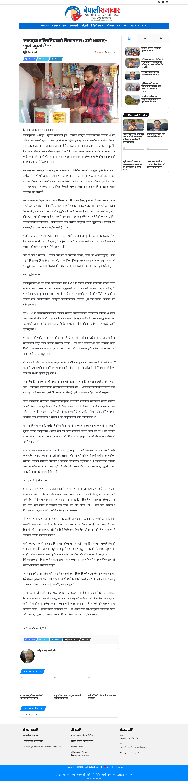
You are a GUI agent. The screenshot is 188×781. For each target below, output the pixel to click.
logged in (32, 715)
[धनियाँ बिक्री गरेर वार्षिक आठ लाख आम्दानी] (103, 684)
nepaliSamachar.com (115, 767)
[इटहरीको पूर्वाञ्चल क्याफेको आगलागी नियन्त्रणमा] (35, 684)
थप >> (134, 25)
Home (45, 25)
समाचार (55, 25)
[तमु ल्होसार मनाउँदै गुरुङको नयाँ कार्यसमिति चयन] (69, 684)
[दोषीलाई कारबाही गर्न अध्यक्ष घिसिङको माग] (132, 75)
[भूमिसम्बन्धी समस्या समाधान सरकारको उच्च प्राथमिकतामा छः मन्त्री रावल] (132, 87)
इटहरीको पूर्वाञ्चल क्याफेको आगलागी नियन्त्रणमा (31, 696)
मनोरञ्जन (110, 25)
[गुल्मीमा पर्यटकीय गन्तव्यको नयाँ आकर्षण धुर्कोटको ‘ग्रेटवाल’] (132, 100)
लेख (64, 25)
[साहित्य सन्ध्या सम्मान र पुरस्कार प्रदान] (132, 51)
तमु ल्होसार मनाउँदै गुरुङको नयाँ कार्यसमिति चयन (67, 696)
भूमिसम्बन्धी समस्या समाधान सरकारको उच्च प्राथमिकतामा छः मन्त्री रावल (151, 87)
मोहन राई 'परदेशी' (32, 52)
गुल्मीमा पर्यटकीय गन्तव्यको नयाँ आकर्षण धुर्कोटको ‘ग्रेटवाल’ (151, 99)
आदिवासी (84, 25)
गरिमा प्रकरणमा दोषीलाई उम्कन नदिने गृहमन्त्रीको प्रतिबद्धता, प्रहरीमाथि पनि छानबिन (152, 63)
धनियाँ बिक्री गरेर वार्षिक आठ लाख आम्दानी (102, 696)
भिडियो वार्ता (96, 25)
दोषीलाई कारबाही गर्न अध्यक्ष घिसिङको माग (150, 73)
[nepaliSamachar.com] (94, 13)
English (122, 25)
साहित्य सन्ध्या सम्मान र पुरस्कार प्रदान (151, 49)
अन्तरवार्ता (73, 25)
